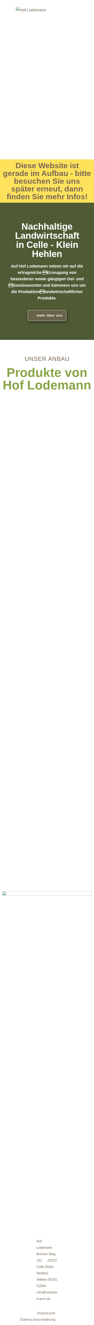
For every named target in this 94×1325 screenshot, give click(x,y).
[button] (47, 315)
